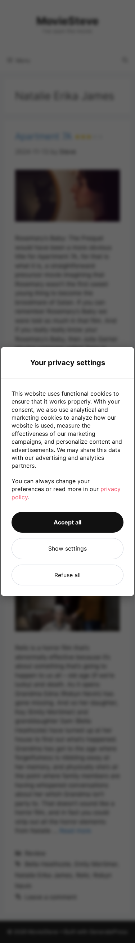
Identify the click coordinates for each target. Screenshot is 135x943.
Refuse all (67, 575)
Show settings (67, 548)
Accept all (67, 522)
